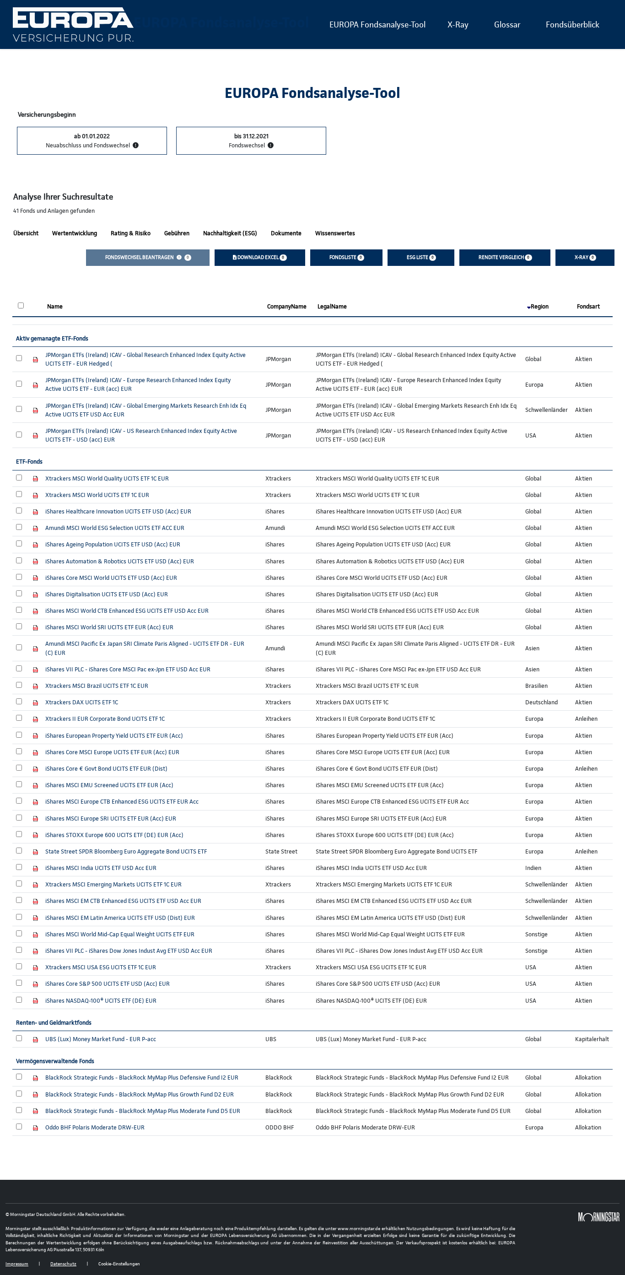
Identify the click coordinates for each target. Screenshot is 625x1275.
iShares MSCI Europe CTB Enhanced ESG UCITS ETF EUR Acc (122, 801)
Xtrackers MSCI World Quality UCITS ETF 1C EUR (107, 478)
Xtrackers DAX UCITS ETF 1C (81, 702)
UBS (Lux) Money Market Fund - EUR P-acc (100, 1039)
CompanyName (287, 306)
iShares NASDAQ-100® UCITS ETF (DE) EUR (100, 1000)
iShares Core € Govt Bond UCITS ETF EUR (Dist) (106, 768)
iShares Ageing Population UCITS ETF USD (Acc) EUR (112, 544)
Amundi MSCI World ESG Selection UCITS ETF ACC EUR (114, 527)
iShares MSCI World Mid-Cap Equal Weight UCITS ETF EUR (119, 934)
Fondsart (588, 306)
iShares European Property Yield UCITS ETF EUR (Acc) (114, 735)
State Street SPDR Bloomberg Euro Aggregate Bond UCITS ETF (126, 851)
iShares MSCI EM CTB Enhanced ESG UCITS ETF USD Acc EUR (123, 900)
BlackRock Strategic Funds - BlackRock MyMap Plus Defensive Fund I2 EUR (141, 1077)
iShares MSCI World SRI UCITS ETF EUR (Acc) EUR (109, 627)
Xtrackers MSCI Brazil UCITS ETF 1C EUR (96, 685)
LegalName (332, 306)
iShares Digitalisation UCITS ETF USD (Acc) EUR (106, 594)
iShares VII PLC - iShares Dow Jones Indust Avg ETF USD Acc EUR (128, 950)
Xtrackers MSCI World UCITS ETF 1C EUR (97, 495)
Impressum (16, 1264)
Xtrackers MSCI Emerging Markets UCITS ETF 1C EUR (113, 884)
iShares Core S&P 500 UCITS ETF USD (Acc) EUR (107, 983)
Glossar (507, 24)
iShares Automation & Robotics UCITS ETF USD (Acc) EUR (119, 561)
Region (540, 306)
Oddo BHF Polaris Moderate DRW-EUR (95, 1127)
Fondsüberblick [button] (572, 24)
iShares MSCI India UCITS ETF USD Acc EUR (100, 867)
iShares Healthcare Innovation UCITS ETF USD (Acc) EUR (118, 511)
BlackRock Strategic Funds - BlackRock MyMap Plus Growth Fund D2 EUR (139, 1094)
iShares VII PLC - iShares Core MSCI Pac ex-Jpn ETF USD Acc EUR (127, 669)
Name (55, 306)
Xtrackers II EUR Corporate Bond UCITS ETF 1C (105, 718)
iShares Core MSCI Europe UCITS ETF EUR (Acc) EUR (112, 752)
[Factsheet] (35, 359)
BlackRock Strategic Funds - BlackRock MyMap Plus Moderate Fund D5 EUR (142, 1111)
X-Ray (458, 24)
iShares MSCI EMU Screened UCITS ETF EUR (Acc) (109, 785)
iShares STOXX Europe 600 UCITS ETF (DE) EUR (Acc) (114, 835)
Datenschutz (63, 1264)
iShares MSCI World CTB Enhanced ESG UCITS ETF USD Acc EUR (127, 610)
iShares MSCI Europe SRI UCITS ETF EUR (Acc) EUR (110, 818)
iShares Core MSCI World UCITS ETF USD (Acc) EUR (111, 577)
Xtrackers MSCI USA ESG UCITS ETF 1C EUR (100, 967)
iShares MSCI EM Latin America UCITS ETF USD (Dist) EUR (120, 917)
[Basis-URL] (73, 24)
